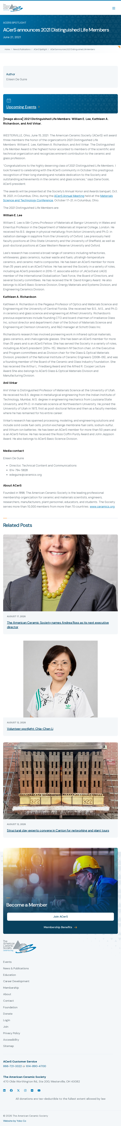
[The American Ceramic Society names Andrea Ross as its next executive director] (60, 572)
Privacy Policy (11, 1033)
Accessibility (11, 1039)
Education (9, 975)
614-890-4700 (36, 1066)
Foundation (10, 1007)
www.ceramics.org (102, 506)
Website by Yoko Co (14, 1121)
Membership (11, 987)
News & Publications (21, 49)
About (7, 994)
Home (7, 49)
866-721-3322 (12, 1066)
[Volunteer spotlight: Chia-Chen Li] (60, 678)
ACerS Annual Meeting (69, 196)
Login (6, 1020)
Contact (8, 1000)
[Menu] (115, 7)
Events (7, 962)
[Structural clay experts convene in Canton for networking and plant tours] (60, 780)
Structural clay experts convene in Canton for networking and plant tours (58, 830)
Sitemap (8, 1046)
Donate (7, 1013)
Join (5, 1026)
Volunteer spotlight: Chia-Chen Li (30, 729)
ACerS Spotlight (40, 49)
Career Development (16, 981)
